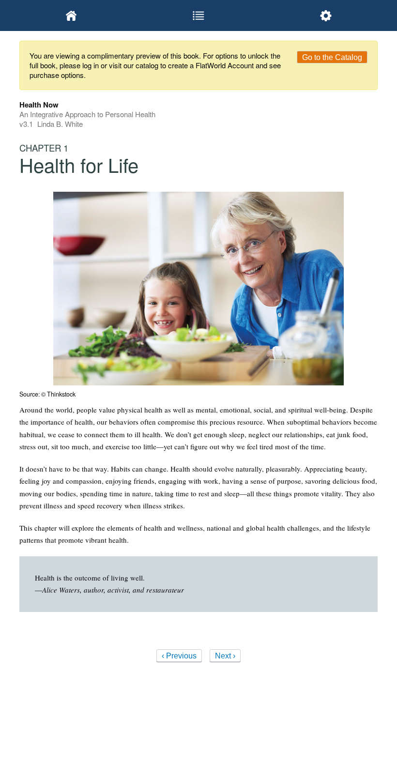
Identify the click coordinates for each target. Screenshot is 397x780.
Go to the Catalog (332, 57)
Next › (225, 656)
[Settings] (325, 15)
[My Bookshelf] (71, 15)
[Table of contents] (198, 15)
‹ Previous (179, 656)
